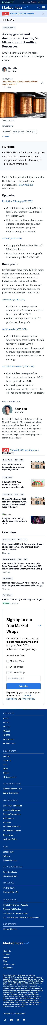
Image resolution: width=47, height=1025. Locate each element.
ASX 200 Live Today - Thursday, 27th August (22, 599)
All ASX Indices (9, 743)
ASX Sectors (8, 818)
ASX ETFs (7, 823)
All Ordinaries (8, 739)
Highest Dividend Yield (12, 789)
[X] (5, 1020)
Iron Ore (6, 756)
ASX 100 (6, 727)
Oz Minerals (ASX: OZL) (14, 329)
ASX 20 (6, 718)
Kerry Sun (13, 68)
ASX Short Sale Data (11, 827)
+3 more (5, 137)
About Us (7, 951)
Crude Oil (7, 760)
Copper (6, 773)
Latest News (8, 852)
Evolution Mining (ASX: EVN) (17, 201)
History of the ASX (10, 892)
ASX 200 (26, 2)
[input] (23, 678)
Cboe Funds (8, 835)
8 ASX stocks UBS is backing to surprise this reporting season (13, 467)
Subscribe (23, 686)
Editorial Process (10, 860)
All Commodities (9, 777)
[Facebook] (18, 1020)
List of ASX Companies (12, 806)
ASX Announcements (12, 831)
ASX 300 (6, 735)
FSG (5, 961)
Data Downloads (10, 872)
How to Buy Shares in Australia (15, 905)
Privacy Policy (28, 699)
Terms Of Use (8, 964)
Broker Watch (10, 20)
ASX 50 (6, 723)
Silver (5, 769)
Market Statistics (10, 876)
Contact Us (8, 968)
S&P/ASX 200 (25, 184)
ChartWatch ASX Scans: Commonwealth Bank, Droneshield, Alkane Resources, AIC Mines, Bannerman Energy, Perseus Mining (22, 566)
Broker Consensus (10, 793)
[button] (9, 28)
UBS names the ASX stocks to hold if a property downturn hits (13, 484)
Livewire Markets (10, 929)
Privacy (6, 958)
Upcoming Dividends (11, 810)
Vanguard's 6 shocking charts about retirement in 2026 (14, 521)
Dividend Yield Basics (12, 909)
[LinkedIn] (11, 1020)
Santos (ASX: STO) (12, 238)
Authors (6, 856)
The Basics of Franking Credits (15, 913)
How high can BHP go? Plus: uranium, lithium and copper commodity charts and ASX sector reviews (22, 547)
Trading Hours (8, 888)
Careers (6, 955)
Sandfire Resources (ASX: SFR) (18, 366)
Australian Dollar (10, 839)
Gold (5, 765)
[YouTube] (24, 1020)
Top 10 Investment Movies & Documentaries (21, 917)
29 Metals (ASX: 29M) (13, 299)
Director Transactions (12, 814)
